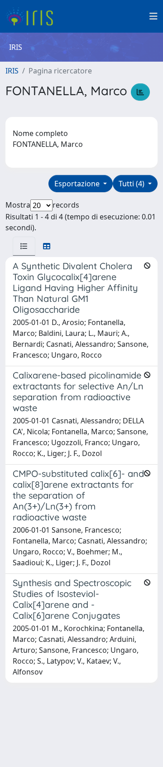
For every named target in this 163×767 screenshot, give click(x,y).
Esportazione (77, 184)
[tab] (24, 246)
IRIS (12, 71)
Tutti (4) (132, 184)
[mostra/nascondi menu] (153, 16)
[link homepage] (32, 16)
